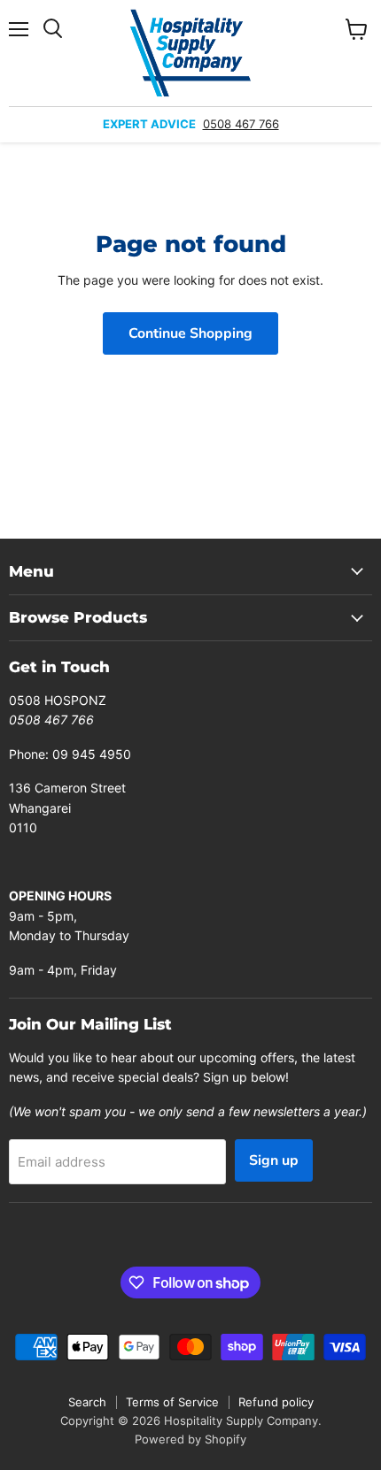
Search (87, 1402)
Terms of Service (172, 1402)
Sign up (274, 1160)
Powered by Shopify (190, 1439)
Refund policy (276, 1402)
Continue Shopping (190, 333)
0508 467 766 (241, 124)
